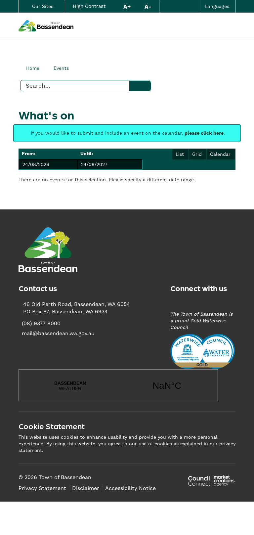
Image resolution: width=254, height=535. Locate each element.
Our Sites (42, 6)
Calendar (220, 154)
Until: (86, 154)
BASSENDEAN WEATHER (118, 385)
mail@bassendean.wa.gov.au (58, 333)
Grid (197, 154)
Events (61, 68)
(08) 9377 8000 (41, 323)
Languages (217, 6)
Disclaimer (85, 488)
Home (32, 68)
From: (28, 154)
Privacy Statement (42, 488)
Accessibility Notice (130, 488)
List (180, 154)
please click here (204, 133)
